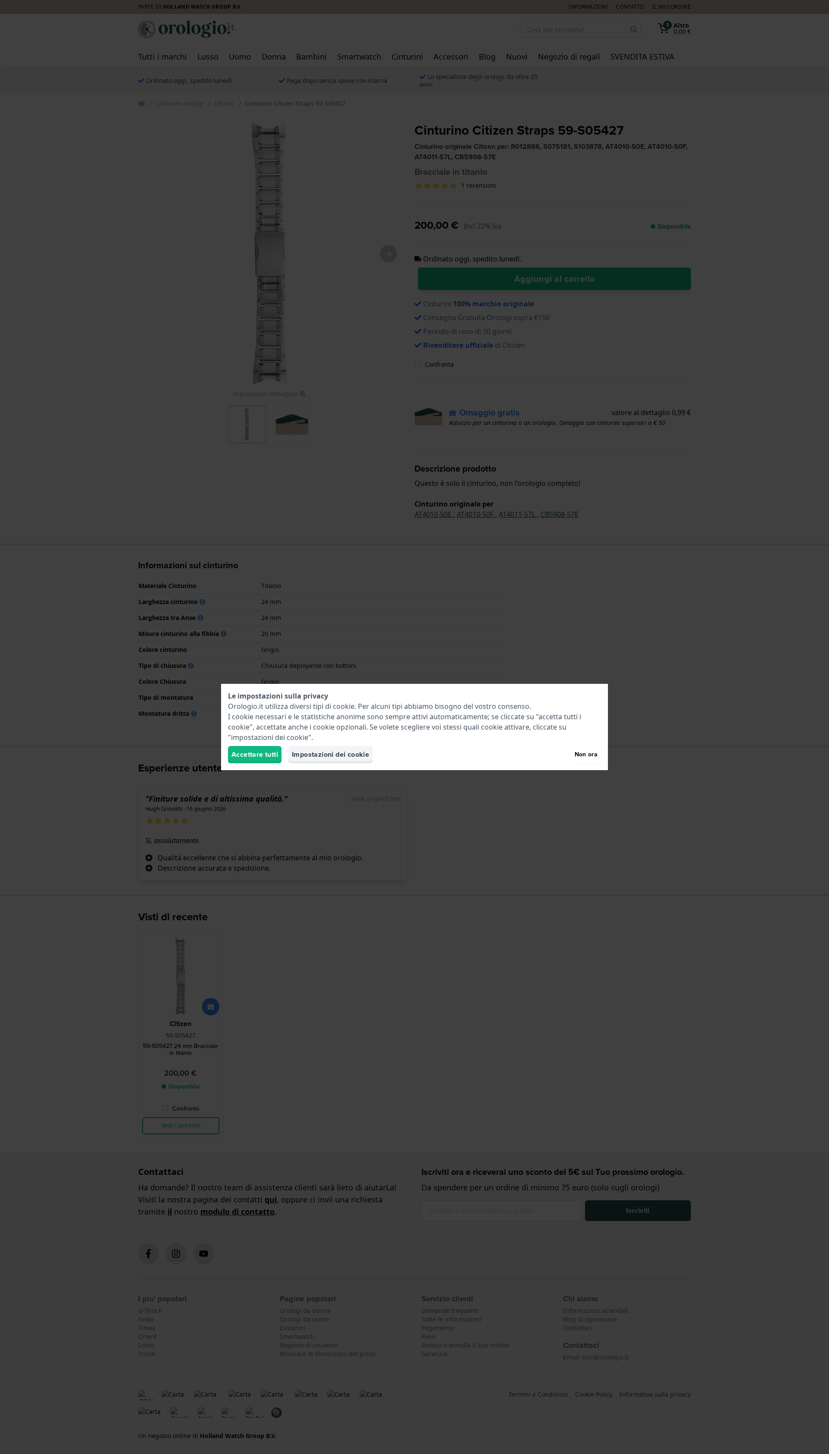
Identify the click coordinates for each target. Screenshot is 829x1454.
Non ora (586, 754)
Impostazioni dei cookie (330, 754)
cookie (343, 706)
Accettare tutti (254, 754)
